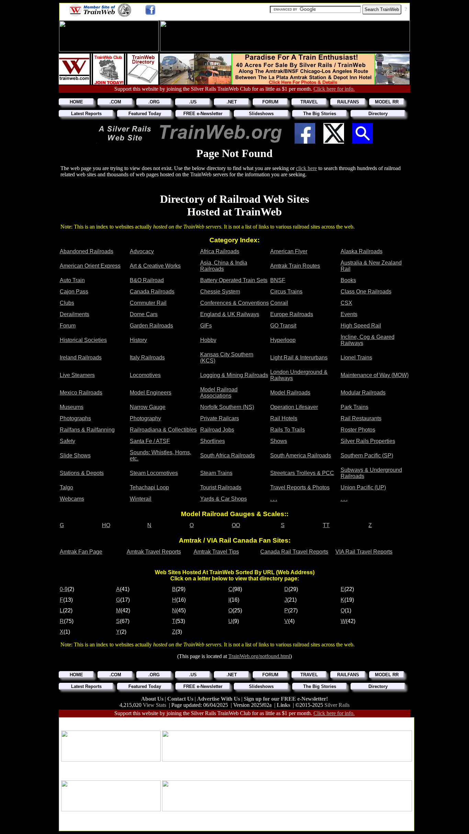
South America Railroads (300, 455)
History (138, 340)
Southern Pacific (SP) (367, 455)
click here (306, 168)
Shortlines (212, 441)
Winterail (140, 499)
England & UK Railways (229, 314)
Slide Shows (75, 455)
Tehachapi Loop (149, 487)
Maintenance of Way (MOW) (375, 375)
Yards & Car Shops (223, 499)
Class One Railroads (366, 291)
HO (106, 525)
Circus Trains (286, 291)
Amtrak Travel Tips (216, 552)
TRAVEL (309, 101)
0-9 (64, 589)
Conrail (279, 303)
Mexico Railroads (81, 393)
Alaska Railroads (361, 251)
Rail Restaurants (361, 418)
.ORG (154, 101)
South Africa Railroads (227, 455)
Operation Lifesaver (294, 407)
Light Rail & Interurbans (299, 357)
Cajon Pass (74, 291)
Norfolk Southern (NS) (227, 407)
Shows (278, 441)
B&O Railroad (147, 280)
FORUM (270, 101)
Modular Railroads (363, 393)
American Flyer (288, 251)
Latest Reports (86, 113)
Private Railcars (219, 418)
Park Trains (354, 407)
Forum (68, 326)
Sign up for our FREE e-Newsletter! (286, 699)
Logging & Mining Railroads (234, 375)
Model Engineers (150, 393)
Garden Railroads (151, 326)
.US (193, 101)
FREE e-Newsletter (202, 113)
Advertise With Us (219, 699)
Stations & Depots (82, 473)
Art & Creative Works (155, 266)
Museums (71, 407)
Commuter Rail (148, 303)
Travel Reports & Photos (300, 487)
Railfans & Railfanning (87, 430)
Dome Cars (144, 314)
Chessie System (220, 291)
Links (283, 705)
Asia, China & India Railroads (223, 266)
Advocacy (142, 251)
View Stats (154, 705)
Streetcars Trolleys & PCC (302, 473)
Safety (67, 441)
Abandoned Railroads (86, 251)
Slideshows (261, 113)
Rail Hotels (283, 418)
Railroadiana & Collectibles (163, 430)
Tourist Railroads (220, 487)
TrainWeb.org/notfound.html (259, 656)
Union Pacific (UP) (363, 487)
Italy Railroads (147, 357)
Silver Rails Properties (368, 441)
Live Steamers (77, 375)
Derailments (74, 314)
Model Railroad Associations (219, 393)
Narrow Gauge (147, 407)
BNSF (277, 280)
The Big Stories (319, 113)
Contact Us (181, 699)
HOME (76, 101)
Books (348, 280)
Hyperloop (283, 340)
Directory (378, 113)
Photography (145, 418)
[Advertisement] (237, 721)
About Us (153, 699)
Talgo (66, 487)
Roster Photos (358, 430)
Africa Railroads (219, 251)
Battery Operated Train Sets (233, 280)
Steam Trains (216, 473)
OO (236, 525)
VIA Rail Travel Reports (363, 552)
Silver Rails (337, 705)
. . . (273, 499)
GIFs (206, 326)
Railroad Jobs (217, 430)
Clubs (67, 303)
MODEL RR (387, 101)
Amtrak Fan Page (81, 552)
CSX (346, 303)
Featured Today (144, 113)
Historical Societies (83, 340)
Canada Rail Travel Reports (294, 552)
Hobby (208, 340)
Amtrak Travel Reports (154, 552)
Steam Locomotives (154, 473)
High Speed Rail (361, 326)
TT (326, 525)
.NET (232, 101)
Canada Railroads (152, 291)
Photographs (75, 418)
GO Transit (283, 326)
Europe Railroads (291, 314)
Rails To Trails (287, 430)
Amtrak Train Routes (295, 266)
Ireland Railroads (81, 357)
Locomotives (145, 375)
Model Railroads (290, 393)
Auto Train (72, 280)
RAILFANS (348, 101)
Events (349, 314)
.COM (115, 101)
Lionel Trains (356, 357)
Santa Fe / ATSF (150, 441)
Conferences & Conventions (234, 303)
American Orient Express (90, 266)
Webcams (72, 499)
